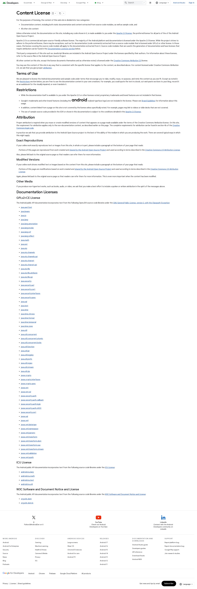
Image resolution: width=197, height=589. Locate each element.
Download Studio (138, 556)
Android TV (71, 557)
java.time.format (28, 318)
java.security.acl (27, 285)
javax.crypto (26, 375)
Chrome (42, 573)
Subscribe (169, 583)
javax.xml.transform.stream (32, 449)
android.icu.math (28, 476)
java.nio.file (25, 269)
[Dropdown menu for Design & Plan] (55, 2)
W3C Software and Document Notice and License (125, 494)
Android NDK (137, 559)
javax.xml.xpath (27, 457)
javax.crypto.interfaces (30, 379)
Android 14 (104, 553)
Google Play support (172, 550)
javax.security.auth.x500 (31, 408)
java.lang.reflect (27, 236)
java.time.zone (27, 326)
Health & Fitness (40, 550)
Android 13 (104, 557)
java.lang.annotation (29, 224)
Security (6, 550)
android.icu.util (27, 484)
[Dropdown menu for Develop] (70, 2)
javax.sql (24, 416)
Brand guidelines (24, 583)
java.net (24, 244)
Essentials (28, 3)
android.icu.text (27, 480)
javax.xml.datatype (28, 425)
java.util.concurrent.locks (31, 343)
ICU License (110, 467)
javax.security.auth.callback (32, 400)
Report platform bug (172, 542)
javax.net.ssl (26, 392)
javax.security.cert (28, 412)
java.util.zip (25, 371)
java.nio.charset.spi (29, 265)
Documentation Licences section (61, 49)
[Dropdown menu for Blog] (104, 2)
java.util (24, 330)
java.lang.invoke (27, 228)
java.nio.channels (28, 252)
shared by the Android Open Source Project (88, 150)
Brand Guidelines (148, 101)
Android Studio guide (140, 545)
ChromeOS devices (74, 550)
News (5, 557)
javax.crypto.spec (28, 384)
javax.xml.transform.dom (31, 441)
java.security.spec (28, 297)
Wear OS (70, 546)
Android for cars (73, 553)
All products (86, 573)
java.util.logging (27, 355)
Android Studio (179, 3)
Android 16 (104, 546)
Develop (64, 3)
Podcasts (6, 564)
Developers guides (139, 548)
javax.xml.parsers (28, 433)
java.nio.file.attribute (29, 273)
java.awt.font (26, 207)
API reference (137, 552)
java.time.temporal (28, 322)
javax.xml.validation (29, 453)
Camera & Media (41, 553)
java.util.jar (25, 351)
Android (6, 542)
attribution (47, 68)
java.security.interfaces (30, 293)
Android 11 (104, 564)
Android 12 (104, 561)
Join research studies (172, 553)
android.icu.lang (27, 472)
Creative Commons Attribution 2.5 (127, 61)
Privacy (37, 557)
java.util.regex (26, 363)
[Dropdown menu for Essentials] (35, 2)
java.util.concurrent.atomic (32, 338)
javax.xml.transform (29, 437)
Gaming (38, 542)
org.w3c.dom (26, 499)
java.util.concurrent (29, 334)
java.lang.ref (26, 232)
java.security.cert (28, 289)
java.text (24, 306)
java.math (25, 240)
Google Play (81, 3)
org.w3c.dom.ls (27, 503)
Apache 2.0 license (124, 33)
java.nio (24, 248)
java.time (24, 310)
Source (5, 553)
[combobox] (135, 3)
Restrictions (25, 81)
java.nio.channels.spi (29, 257)
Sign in (191, 3)
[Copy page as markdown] (60, 13)
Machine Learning (41, 546)
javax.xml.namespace (29, 429)
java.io (23, 216)
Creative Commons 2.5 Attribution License (162, 150)
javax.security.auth (28, 396)
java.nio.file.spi (27, 277)
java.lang (24, 220)
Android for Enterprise (11, 546)
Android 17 (104, 542)
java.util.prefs (26, 359)
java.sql (24, 302)
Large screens (72, 542)
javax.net (24, 388)
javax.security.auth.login (31, 404)
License (13, 583)
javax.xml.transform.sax (30, 445)
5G (36, 561)
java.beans (25, 211)
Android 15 (104, 550)
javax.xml (24, 420)
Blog (99, 3)
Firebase (52, 573)
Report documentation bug (174, 546)
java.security (26, 281)
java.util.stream (27, 367)
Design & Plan (46, 3)
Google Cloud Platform (68, 573)
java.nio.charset (27, 261)
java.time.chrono (28, 314)
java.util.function (27, 347)
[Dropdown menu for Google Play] (89, 2)
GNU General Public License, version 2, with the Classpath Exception (141, 203)
